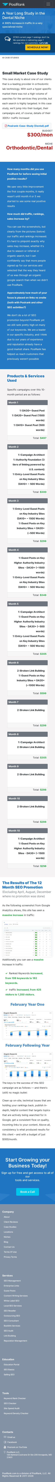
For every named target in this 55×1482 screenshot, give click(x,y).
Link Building (10, 1335)
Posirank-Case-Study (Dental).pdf (28, 125)
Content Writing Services (16, 1295)
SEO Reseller (10, 1310)
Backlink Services (12, 1325)
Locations (8, 1232)
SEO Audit (8, 1330)
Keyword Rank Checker (15, 1398)
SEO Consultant (11, 1320)
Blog (6, 1242)
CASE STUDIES (11, 58)
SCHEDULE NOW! (37, 47)
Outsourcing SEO (12, 1315)
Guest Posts (9, 1290)
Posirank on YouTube (17, 1447)
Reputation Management (15, 1341)
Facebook (12, 1442)
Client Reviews (11, 1222)
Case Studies (10, 1227)
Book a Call (27, 1191)
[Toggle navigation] (48, 4)
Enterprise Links (11, 1285)
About (7, 1217)
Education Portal (11, 1364)
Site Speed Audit (12, 1408)
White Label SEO (11, 1300)
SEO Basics (9, 1369)
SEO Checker (10, 1403)
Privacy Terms (10, 1257)
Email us (11, 1437)
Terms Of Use (10, 1252)
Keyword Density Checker (16, 1413)
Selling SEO (9, 1374)
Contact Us (9, 1247)
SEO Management (12, 1280)
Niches (7, 1237)
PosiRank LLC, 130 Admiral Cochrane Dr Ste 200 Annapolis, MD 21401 (29, 1455)
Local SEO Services (13, 1305)
